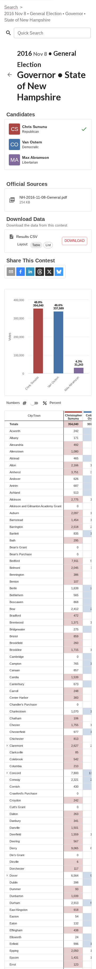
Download (75, 241)
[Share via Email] (11, 271)
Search (11, 7)
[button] (36, 245)
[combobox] (51, 33)
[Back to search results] (9, 74)
